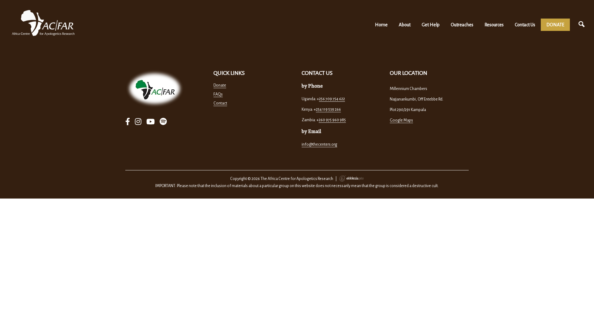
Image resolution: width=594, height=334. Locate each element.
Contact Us (525, 24)
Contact (220, 103)
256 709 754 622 (332, 99)
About (405, 24)
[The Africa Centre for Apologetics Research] (43, 23)
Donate (219, 85)
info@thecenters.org (319, 144)
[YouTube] (150, 122)
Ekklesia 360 (351, 178)
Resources (494, 24)
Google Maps (401, 120)
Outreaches (462, 24)
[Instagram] (138, 122)
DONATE (555, 24)
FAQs (218, 94)
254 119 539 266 (328, 109)
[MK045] (154, 88)
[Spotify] (163, 122)
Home (381, 24)
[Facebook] (127, 122)
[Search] (582, 24)
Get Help (431, 24)
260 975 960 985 (332, 120)
